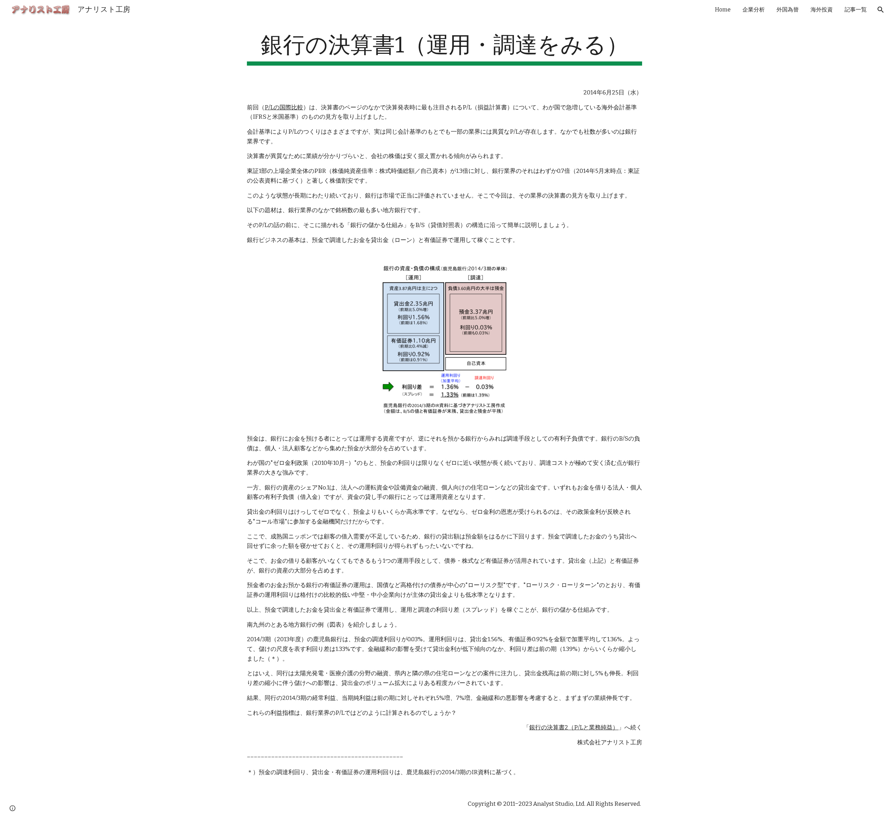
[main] (444, 48)
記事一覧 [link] (856, 9)
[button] (880, 9)
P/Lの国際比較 (284, 107)
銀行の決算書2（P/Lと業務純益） (573, 727)
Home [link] (723, 9)
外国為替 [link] (787, 9)
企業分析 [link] (753, 9)
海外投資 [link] (822, 9)
